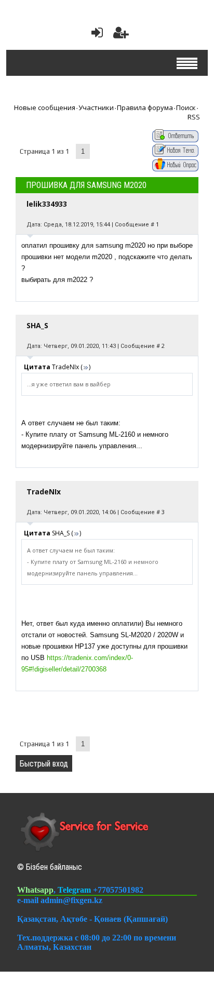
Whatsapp (35, 889)
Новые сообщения (44, 107)
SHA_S (37, 325)
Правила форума (145, 107)
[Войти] (95, 35)
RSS (194, 117)
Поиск (186, 107)
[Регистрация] (121, 35)
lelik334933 (46, 204)
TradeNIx (43, 491)
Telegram (75, 889)
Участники (96, 107)
